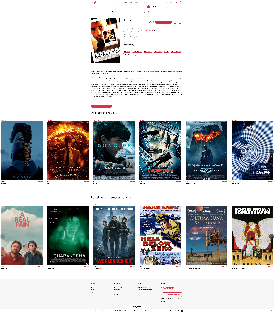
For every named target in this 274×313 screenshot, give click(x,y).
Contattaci (117, 294)
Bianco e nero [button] (139, 36)
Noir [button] (155, 30)
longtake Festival (95, 292)
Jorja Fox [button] (166, 51)
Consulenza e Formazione (141, 2)
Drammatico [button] (142, 30)
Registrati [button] (169, 2)
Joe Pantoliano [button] (147, 51)
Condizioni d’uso (129, 310)
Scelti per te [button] (159, 12)
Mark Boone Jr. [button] (157, 51)
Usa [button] (133, 30)
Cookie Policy (145, 310)
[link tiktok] (170, 288)
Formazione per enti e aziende (145, 289)
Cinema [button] (116, 12)
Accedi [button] (177, 2)
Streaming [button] (142, 12)
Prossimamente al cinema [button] (128, 12)
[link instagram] (165, 288)
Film (92, 287)
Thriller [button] (149, 30)
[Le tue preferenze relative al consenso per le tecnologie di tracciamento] (271, 310)
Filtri (156, 6)
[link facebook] (162, 288)
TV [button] (150, 12)
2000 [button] (125, 30)
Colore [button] (131, 36)
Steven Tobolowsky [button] (176, 51)
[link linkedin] (167, 288)
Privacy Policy (137, 310)
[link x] (172, 288)
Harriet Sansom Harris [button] (129, 54)
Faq (115, 292)
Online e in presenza (143, 287)
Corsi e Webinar (127, 2)
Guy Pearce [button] (127, 51)
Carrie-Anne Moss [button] (137, 51)
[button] (163, 22)
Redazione (117, 289)
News (92, 289)
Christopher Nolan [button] (128, 44)
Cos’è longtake (118, 287)
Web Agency (172, 310)
